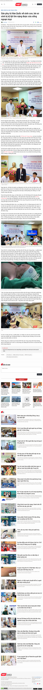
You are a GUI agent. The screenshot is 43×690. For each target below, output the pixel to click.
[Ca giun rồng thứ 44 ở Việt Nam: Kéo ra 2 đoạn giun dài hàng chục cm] (8, 572)
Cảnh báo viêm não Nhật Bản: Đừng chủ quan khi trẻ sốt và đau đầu (28, 645)
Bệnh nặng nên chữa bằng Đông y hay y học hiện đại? (28, 416)
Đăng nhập (39, 4)
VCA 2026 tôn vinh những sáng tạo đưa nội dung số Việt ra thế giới (37, 405)
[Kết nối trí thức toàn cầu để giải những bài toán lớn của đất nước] (37, 385)
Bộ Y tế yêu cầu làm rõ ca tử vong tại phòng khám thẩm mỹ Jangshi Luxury (29, 492)
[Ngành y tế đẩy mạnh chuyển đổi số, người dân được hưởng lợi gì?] (8, 584)
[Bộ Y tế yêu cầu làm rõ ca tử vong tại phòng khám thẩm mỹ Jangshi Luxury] (8, 496)
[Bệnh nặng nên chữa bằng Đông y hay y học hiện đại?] (8, 420)
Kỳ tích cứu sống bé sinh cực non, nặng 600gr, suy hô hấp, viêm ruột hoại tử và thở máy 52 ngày (21, 350)
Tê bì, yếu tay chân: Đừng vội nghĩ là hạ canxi (28, 530)
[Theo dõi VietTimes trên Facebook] (34, 683)
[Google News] (39, 22)
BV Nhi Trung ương (8, 152)
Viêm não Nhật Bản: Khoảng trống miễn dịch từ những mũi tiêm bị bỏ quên (28, 632)
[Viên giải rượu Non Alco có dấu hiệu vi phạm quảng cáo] (8, 559)
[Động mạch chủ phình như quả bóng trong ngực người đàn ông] (8, 483)
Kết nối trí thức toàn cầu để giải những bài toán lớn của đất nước (37, 390)
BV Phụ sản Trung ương (26, 136)
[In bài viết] (35, 22)
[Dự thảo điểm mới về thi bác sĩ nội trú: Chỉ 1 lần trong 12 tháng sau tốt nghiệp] (8, 546)
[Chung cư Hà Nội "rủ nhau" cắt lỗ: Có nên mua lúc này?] (16, 399)
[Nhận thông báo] (32, 4)
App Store (35, 689)
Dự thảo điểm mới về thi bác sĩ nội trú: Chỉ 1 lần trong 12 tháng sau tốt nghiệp (29, 543)
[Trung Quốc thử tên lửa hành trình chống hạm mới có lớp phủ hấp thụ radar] (5, 399)
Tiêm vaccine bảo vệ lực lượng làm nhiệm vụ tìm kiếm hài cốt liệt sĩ (29, 606)
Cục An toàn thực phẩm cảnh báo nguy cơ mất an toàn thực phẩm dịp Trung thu (29, 467)
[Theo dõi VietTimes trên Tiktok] (39, 683)
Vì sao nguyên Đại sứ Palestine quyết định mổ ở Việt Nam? (29, 657)
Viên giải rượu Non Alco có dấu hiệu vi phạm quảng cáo (28, 556)
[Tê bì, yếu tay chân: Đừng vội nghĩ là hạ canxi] (8, 534)
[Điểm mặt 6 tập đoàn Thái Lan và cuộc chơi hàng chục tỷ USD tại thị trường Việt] (16, 385)
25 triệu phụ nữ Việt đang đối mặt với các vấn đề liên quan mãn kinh (29, 454)
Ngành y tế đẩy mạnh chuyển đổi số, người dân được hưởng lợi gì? (29, 581)
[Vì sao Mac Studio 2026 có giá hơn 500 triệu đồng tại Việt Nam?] (26, 399)
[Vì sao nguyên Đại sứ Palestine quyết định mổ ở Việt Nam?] (8, 661)
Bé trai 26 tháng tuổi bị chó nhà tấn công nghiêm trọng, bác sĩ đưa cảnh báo (28, 619)
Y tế (3, 412)
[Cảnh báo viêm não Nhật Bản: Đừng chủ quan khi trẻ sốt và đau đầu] (8, 648)
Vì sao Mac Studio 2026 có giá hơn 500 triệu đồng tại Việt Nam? (26, 405)
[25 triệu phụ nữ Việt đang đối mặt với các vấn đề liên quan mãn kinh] (8, 458)
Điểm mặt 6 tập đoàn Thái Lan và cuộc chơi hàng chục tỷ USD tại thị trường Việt (16, 391)
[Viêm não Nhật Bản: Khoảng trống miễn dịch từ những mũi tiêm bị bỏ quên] (8, 635)
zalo (35, 683)
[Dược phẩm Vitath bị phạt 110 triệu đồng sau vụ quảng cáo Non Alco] (8, 521)
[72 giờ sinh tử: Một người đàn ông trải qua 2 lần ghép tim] (8, 445)
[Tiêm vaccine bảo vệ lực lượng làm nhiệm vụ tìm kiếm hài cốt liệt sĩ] (8, 610)
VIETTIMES (21, 4)
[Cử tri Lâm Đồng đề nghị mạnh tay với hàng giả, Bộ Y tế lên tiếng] (8, 432)
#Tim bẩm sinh (9, 354)
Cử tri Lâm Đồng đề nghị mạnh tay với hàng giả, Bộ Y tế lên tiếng (29, 429)
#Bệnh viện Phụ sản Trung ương (18, 354)
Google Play (40, 689)
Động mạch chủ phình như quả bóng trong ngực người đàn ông (29, 480)
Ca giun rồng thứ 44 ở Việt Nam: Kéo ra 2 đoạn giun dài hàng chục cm (29, 568)
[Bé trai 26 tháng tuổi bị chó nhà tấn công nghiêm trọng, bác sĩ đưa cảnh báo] (8, 622)
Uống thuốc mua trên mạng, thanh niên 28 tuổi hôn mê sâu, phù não (29, 505)
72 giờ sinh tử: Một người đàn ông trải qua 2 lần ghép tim (29, 442)
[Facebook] (33, 22)
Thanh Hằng (5, 22)
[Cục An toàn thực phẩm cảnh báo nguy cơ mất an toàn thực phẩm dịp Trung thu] (8, 470)
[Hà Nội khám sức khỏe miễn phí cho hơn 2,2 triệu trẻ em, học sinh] (8, 597)
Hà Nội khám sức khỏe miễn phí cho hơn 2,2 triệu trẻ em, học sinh (29, 594)
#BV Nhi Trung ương (28, 354)
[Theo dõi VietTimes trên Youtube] (37, 683)
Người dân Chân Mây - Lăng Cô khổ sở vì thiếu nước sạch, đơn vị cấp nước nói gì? (26, 391)
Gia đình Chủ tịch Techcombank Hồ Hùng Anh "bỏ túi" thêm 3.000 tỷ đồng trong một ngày (5, 392)
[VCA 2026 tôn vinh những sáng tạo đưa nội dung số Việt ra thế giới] (37, 399)
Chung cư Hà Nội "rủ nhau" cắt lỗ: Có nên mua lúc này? (16, 404)
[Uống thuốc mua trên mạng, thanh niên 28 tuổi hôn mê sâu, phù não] (8, 508)
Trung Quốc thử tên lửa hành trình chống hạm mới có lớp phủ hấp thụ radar (5, 405)
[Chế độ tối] (35, 4)
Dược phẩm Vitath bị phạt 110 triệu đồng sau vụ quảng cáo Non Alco (28, 518)
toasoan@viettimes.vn (38, 677)
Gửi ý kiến (39, 374)
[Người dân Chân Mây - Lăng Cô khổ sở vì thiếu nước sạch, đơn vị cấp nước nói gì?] (26, 385)
